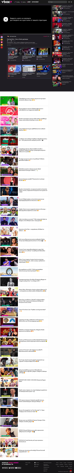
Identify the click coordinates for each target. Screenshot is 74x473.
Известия (45, 470)
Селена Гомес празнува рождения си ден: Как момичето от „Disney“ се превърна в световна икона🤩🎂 (32, 251)
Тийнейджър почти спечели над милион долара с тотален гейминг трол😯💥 (32, 99)
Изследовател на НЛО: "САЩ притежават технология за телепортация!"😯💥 (31, 270)
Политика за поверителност (46, 465)
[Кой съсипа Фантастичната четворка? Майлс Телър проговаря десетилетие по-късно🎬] (9, 241)
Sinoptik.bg (61, 464)
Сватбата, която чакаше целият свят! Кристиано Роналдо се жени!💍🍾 (30, 169)
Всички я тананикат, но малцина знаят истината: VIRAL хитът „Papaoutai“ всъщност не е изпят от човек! (33, 190)
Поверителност (46, 467)
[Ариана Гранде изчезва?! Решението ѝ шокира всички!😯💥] (9, 181)
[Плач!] (1, 45)
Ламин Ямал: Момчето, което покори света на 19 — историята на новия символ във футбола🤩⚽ (33, 290)
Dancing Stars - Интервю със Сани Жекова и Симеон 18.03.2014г (67, 18)
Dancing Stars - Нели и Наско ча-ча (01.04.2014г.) (67, 47)
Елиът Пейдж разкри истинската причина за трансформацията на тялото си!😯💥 (31, 199)
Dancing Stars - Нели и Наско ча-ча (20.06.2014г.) (67, 41)
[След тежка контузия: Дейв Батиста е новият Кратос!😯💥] (9, 131)
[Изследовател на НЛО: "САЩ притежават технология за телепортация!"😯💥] (9, 271)
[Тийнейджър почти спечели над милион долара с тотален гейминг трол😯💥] (9, 100)
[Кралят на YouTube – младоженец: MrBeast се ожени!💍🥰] (9, 231)
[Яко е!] (1, 37)
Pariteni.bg (70, 464)
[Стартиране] (2, 33)
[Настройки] (49, 7)
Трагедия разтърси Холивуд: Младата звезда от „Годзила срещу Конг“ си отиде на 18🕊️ (32, 280)
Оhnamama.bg (69, 462)
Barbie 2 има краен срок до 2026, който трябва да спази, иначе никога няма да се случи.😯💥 (33, 119)
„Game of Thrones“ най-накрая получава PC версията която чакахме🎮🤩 (30, 350)
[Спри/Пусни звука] (4, 33)
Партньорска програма (47, 462)
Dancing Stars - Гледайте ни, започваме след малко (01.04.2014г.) (67, 30)
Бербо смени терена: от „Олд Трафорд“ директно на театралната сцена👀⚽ (33, 390)
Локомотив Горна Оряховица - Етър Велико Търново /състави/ (28, 74)
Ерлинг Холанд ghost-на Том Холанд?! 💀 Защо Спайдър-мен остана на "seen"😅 (31, 410)
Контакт (66, 466)
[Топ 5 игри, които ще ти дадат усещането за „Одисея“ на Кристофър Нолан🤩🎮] (9, 362)
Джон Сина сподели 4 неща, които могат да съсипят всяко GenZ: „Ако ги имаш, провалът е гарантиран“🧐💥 (32, 261)
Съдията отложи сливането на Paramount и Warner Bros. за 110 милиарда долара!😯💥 (31, 320)
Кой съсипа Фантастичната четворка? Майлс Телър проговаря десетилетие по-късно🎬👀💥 (32, 240)
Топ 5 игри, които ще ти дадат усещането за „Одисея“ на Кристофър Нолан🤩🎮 (31, 360)
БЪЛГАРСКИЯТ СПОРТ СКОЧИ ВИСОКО (66, 82)
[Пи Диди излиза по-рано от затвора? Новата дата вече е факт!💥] (9, 161)
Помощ (70, 466)
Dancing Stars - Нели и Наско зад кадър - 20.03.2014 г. (67, 6)
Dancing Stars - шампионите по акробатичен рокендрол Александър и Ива (68, 36)
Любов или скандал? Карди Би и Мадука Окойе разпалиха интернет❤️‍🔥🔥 (31, 330)
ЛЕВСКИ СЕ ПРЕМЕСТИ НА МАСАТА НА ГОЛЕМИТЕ (42, 74)
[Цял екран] (49, 33)
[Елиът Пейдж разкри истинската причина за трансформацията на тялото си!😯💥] (9, 201)
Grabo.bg (65, 464)
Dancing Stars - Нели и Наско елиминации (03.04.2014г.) (67, 59)
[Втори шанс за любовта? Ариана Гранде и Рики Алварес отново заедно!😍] (9, 422)
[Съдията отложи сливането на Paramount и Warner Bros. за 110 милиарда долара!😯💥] (9, 321)
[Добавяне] (49, 9)
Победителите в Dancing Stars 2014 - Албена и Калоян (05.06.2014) (28, 57)
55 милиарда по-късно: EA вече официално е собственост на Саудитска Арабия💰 (31, 109)
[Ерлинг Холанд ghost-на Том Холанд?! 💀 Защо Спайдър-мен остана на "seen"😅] (9, 412)
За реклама (62, 466)
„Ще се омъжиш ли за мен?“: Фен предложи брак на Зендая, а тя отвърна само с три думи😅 (33, 219)
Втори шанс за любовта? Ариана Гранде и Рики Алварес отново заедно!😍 (32, 420)
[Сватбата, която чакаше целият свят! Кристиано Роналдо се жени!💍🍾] (9, 171)
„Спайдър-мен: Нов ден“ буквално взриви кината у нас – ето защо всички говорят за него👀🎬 (33, 139)
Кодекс (26, 464)
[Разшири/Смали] (47, 33)
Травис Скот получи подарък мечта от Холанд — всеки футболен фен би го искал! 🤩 (32, 209)
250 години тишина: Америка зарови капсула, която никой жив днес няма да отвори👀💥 (31, 400)
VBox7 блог (70, 468)
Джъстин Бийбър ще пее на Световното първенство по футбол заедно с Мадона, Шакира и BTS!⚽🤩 (33, 371)
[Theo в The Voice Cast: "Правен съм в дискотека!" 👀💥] (9, 311)
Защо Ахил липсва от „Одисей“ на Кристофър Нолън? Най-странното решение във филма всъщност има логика (31, 301)
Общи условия (27, 462)
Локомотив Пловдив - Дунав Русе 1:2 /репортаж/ (14, 74)
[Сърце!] (1, 42)
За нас (58, 466)
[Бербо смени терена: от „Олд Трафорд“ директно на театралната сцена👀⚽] (9, 392)
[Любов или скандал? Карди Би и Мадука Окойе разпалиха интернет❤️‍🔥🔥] (9, 332)
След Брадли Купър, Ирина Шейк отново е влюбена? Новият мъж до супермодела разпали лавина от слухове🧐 (32, 150)
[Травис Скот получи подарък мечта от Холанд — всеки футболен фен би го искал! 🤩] (9, 211)
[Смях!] (1, 39)
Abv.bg (57, 462)
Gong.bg (64, 462)
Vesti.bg (61, 462)
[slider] (4, 31)
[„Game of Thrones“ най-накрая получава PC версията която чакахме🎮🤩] (9, 352)
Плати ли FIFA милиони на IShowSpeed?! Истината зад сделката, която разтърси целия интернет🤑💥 (33, 341)
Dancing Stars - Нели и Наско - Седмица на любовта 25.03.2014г (67, 53)
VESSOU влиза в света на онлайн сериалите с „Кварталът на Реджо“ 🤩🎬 (31, 430)
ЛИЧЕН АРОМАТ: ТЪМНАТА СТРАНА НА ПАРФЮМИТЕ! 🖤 (68, 76)
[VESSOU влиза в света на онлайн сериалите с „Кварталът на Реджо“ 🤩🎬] (9, 432)
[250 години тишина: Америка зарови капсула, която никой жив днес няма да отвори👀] (9, 402)
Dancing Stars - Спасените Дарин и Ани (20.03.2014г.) (67, 24)
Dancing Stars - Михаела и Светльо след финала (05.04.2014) (13, 57)
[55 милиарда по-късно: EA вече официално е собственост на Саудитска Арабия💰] (9, 110)
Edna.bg (57, 464)
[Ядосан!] (1, 47)
